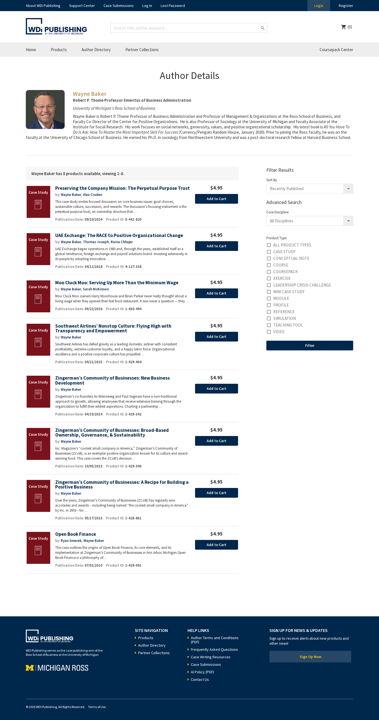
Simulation (284, 318)
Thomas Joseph (96, 242)
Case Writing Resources (211, 656)
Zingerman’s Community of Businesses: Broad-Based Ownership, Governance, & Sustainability (112, 433)
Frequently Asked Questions (214, 649)
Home (31, 49)
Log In (147, 5)
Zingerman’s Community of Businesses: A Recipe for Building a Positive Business (122, 485)
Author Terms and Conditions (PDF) (215, 639)
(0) (350, 26)
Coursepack (285, 271)
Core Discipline (277, 212)
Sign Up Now (310, 656)
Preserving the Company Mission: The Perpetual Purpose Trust (122, 188)
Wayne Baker (71, 194)
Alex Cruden (92, 194)
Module (281, 298)
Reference (284, 311)
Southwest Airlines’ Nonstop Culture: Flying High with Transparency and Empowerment (113, 328)
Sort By (271, 180)
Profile (281, 305)
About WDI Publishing (43, 5)
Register (346, 5)
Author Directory (96, 49)
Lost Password (173, 5)
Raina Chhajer (122, 242)
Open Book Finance (75, 534)
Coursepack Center (336, 49)
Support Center (82, 5)
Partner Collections (142, 49)
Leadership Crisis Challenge (302, 285)
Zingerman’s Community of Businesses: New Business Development (112, 380)
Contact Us (200, 679)
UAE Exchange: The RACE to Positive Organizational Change (119, 235)
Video (278, 331)
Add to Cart (216, 198)
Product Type (276, 238)
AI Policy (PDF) (202, 671)
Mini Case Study (288, 291)
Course (280, 265)
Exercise (281, 278)
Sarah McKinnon (96, 289)
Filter (309, 345)
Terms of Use (97, 707)
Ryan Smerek (71, 540)
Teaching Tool (288, 325)
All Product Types (292, 245)
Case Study (284, 251)
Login (318, 5)
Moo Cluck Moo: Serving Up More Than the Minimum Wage (116, 282)
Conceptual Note (291, 258)
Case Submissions (118, 5)
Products (59, 49)
